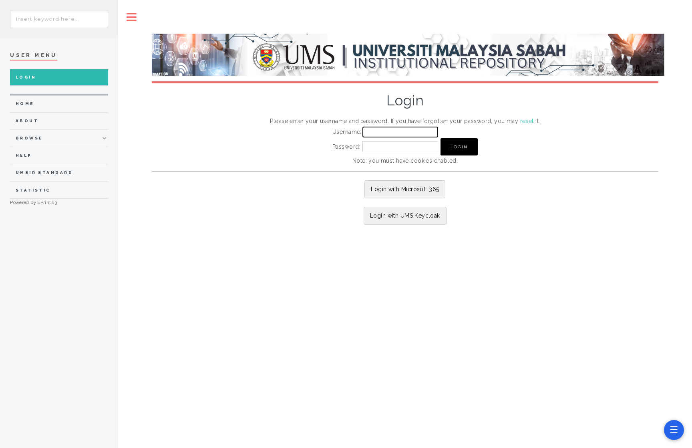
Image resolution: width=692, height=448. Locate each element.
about (27, 121)
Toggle (131, 17)
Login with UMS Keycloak (405, 215)
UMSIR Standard (44, 172)
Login (26, 77)
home (25, 103)
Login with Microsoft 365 (405, 189)
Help (24, 155)
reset (527, 121)
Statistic (33, 190)
